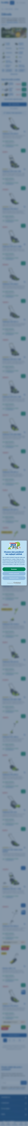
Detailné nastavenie (14, 573)
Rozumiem (14, 569)
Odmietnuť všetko (14, 578)
